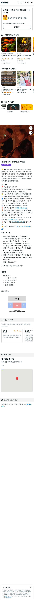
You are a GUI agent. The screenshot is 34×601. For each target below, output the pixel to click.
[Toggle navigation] (32, 2)
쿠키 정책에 (9, 597)
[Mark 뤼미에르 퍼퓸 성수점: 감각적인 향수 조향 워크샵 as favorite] (14, 73)
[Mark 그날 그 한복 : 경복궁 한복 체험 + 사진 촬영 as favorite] (29, 73)
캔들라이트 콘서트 (18, 222)
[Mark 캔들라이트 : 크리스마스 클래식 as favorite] (14, 39)
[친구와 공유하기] (31, 128)
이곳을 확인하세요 (21, 208)
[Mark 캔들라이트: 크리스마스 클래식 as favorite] (29, 39)
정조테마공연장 (7, 359)
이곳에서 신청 (12, 219)
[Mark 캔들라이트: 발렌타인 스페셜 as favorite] (31, 133)
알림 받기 (17, 27)
